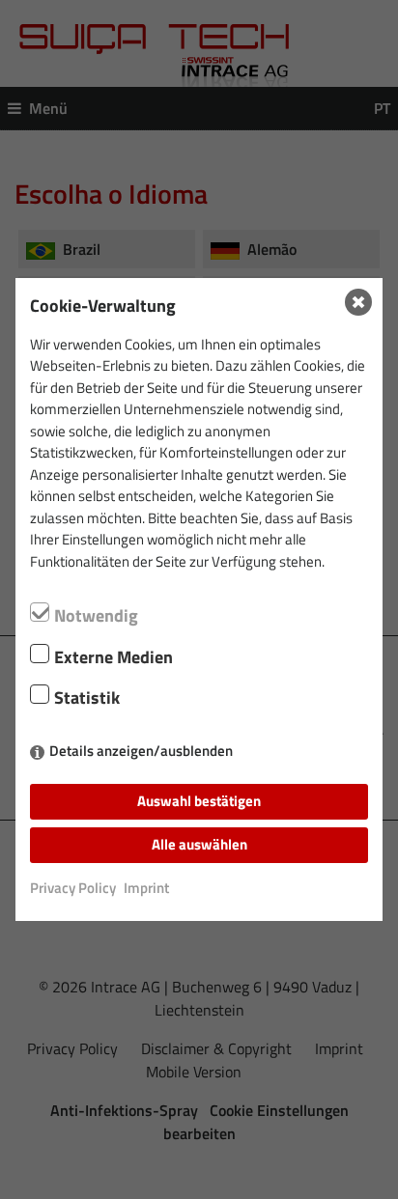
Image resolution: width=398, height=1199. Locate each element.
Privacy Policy (73, 888)
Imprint (146, 888)
